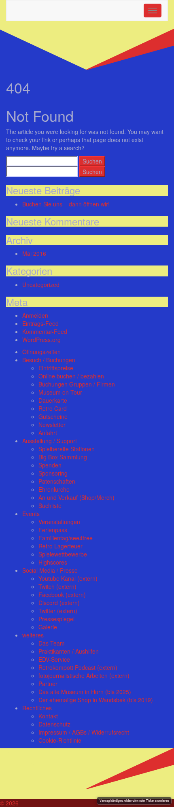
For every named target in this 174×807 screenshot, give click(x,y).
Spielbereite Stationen (66, 449)
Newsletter (52, 424)
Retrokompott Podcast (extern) (77, 667)
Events (31, 514)
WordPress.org (41, 340)
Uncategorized (40, 284)
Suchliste (50, 505)
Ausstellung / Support (49, 441)
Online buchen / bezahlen (71, 376)
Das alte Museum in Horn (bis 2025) (84, 692)
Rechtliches (37, 708)
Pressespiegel (56, 619)
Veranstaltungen (59, 522)
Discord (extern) (59, 603)
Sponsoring (53, 473)
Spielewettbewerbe (62, 554)
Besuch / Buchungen (48, 360)
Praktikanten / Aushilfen (68, 651)
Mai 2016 (34, 253)
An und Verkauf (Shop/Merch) (76, 497)
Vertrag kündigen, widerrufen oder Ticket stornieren (134, 801)
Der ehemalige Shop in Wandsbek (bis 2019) (95, 700)
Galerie (47, 627)
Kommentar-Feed (44, 331)
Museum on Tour (60, 392)
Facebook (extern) (62, 594)
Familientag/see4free (65, 538)
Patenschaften (56, 481)
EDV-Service (54, 659)
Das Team (51, 643)
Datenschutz (54, 724)
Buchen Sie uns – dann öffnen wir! (66, 204)
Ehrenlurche (54, 489)
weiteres (33, 635)
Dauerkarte (52, 400)
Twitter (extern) (57, 611)
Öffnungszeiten (41, 352)
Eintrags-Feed (40, 323)
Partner (47, 684)
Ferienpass (52, 530)
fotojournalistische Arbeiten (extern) (83, 675)
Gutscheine (53, 416)
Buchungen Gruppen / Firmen (76, 384)
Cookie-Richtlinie (59, 740)
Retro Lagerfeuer (60, 546)
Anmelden (35, 315)
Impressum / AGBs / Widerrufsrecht (83, 732)
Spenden (50, 465)
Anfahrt (47, 433)
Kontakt (48, 716)
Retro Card (52, 408)
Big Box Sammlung (62, 457)
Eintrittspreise (55, 368)
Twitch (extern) (57, 586)
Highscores (52, 562)
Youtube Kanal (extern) (68, 578)
